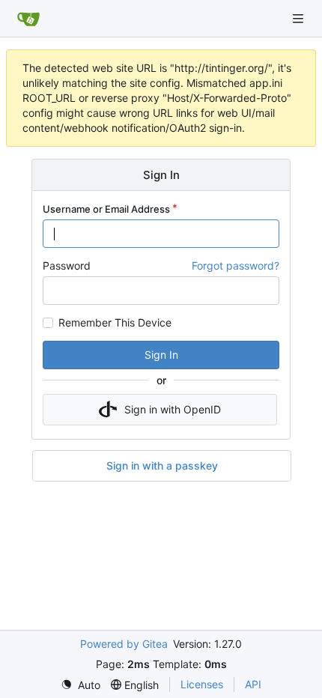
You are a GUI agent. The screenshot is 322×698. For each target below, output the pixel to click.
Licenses (201, 684)
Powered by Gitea (124, 643)
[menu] (80, 685)
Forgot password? (235, 265)
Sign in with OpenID (172, 409)
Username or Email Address (106, 209)
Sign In (161, 354)
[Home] (28, 18)
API (253, 684)
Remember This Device (114, 323)
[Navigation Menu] (300, 18)
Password (67, 265)
